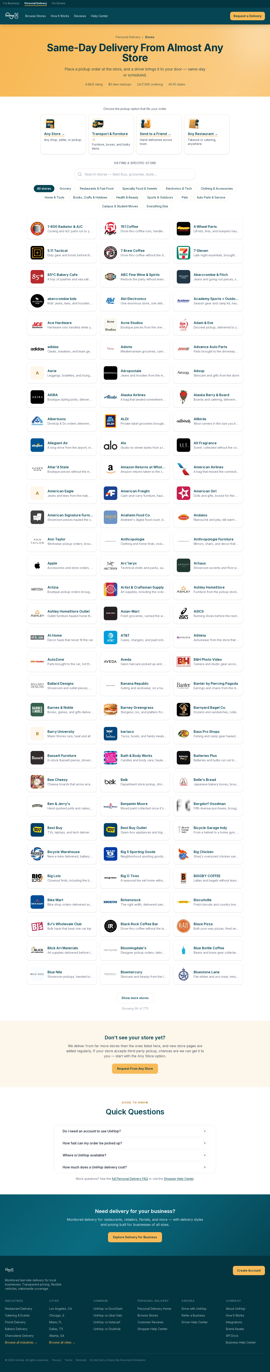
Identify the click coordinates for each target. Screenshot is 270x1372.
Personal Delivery (35, 3)
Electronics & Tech (179, 188)
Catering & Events (17, 1315)
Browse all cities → (62, 1342)
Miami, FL (55, 1322)
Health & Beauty (127, 197)
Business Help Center (241, 1342)
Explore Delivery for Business (135, 1237)
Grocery (65, 188)
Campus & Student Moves (120, 206)
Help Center (99, 16)
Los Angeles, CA (60, 1308)
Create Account (249, 1270)
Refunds (81, 1360)
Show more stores (135, 998)
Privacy (56, 1360)
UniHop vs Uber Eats (107, 1315)
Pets (185, 197)
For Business (11, 3)
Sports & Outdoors (160, 197)
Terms (69, 1360)
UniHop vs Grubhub (107, 1329)
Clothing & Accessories (217, 188)
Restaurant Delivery (18, 1308)
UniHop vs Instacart (106, 1322)
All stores (44, 188)
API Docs (232, 1335)
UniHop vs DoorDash (108, 1308)
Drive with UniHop (194, 1308)
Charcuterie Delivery (19, 1335)
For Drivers (58, 3)
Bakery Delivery (16, 1329)
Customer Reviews (150, 1322)
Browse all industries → (21, 1342)
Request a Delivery (248, 16)
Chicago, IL (57, 1315)
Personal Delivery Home (154, 1308)
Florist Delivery (15, 1322)
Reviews (80, 16)
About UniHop (235, 1308)
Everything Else (157, 206)
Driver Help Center (195, 1322)
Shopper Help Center (179, 1178)
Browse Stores (35, 16)
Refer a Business (193, 1315)
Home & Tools (54, 197)
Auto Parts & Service (211, 197)
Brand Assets (235, 1329)
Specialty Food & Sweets (139, 188)
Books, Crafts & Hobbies (90, 197)
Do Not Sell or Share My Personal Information (118, 1360)
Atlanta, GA (56, 1335)
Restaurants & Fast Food (96, 188)
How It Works (60, 16)
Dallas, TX (56, 1329)
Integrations (234, 1322)
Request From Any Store (135, 1068)
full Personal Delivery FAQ (130, 1178)
